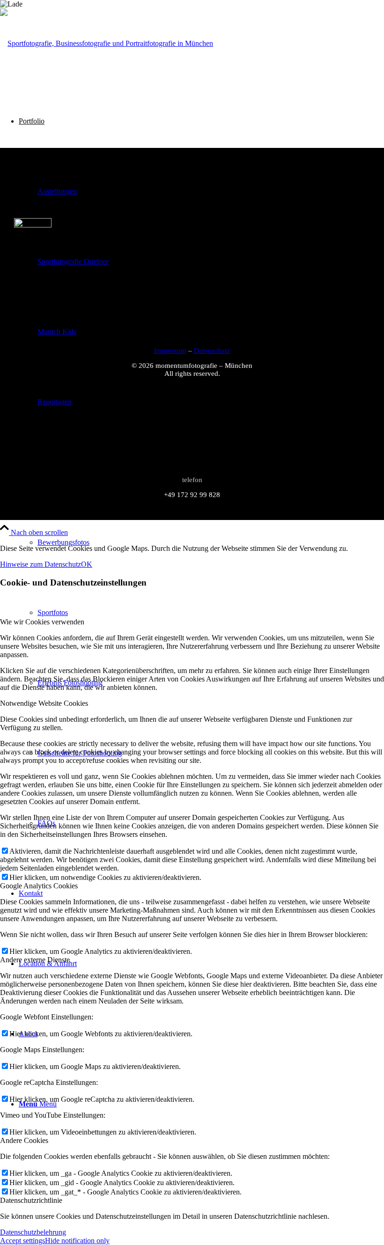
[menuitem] (210, 542)
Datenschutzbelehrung (33, 1232)
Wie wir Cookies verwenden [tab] (42, 622)
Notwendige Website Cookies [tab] (44, 703)
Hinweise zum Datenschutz (40, 564)
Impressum (170, 350)
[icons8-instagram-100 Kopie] (33, 225)
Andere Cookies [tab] (24, 1140)
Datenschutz (212, 350)
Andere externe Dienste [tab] (35, 960)
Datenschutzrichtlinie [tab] (31, 1200)
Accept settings (22, 1241)
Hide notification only (77, 1241)
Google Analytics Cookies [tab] (39, 886)
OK (86, 564)
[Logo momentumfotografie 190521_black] (106, 43)
